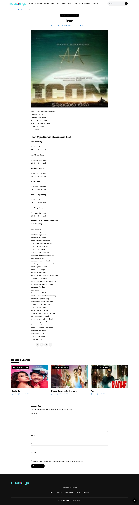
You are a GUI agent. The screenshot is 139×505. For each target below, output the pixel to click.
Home (31, 3)
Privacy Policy (69, 492)
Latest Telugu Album (22, 10)
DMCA (78, 492)
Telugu (41, 126)
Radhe (94, 391)
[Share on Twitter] (37, 345)
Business (46, 3)
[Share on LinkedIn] (46, 345)
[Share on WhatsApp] (50, 345)
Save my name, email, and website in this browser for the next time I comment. (58, 461)
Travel (64, 3)
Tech (58, 3)
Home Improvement (85, 3)
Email (33, 444)
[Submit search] (126, 3)
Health (53, 3)
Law (76, 3)
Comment (34, 413)
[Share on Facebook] (42, 345)
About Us (59, 492)
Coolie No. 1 (16, 391)
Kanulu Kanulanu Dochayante (64, 391)
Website (33, 452)
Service (70, 3)
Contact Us (86, 492)
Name (33, 435)
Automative (38, 3)
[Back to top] (134, 500)
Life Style (95, 3)
